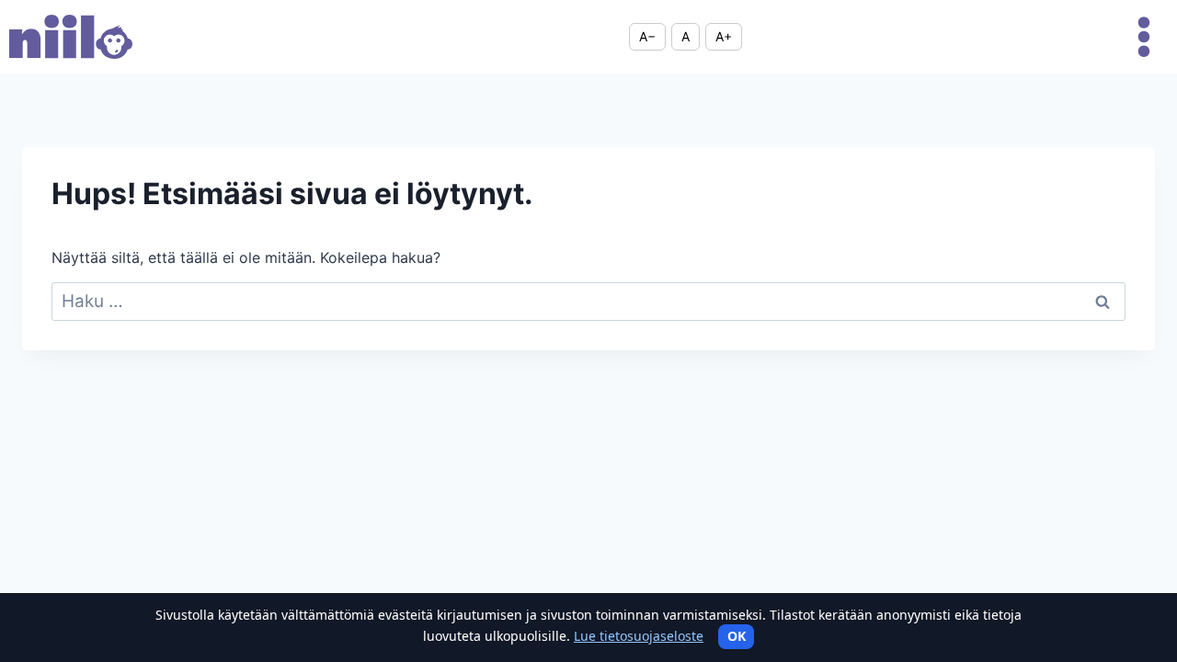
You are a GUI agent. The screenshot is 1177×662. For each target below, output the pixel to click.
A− (647, 36)
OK (736, 636)
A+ (723, 36)
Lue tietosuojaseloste (638, 636)
